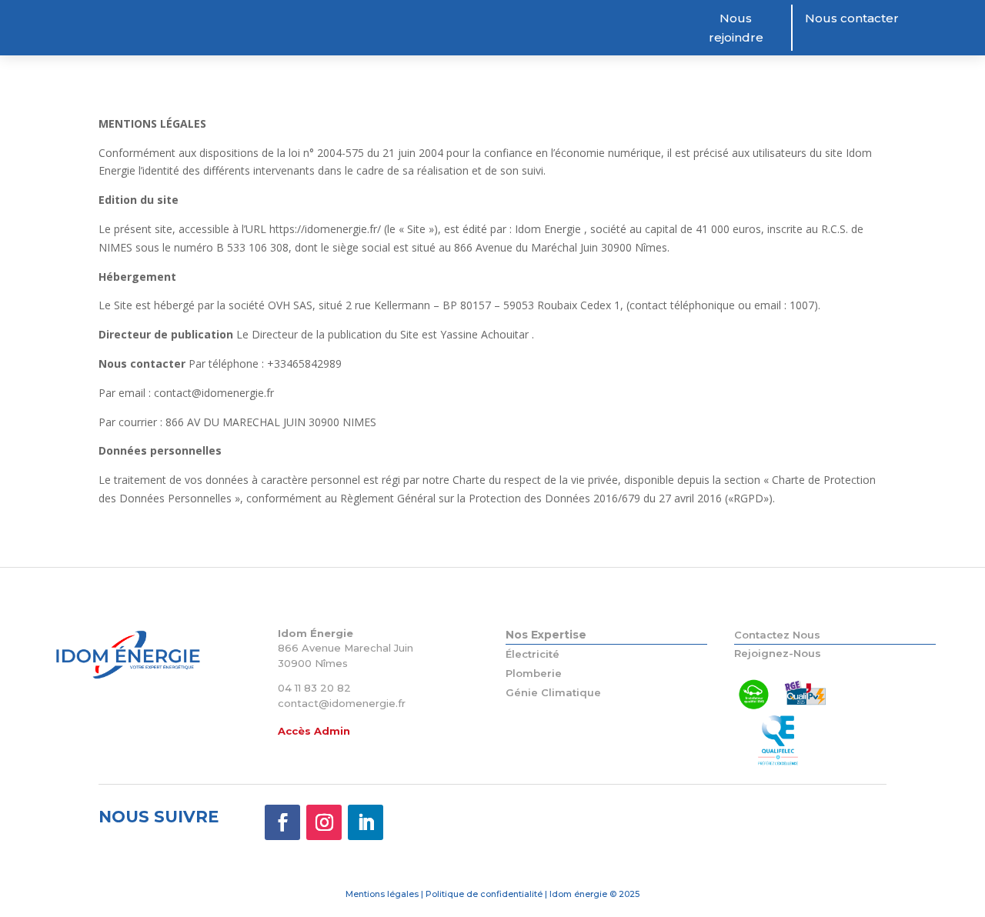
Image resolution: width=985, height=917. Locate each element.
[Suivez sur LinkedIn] (365, 822)
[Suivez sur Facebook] (282, 822)
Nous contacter (852, 18)
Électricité (532, 654)
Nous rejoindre (736, 28)
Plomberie (534, 673)
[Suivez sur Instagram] (324, 822)
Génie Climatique (553, 692)
